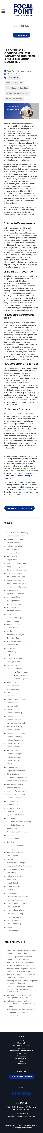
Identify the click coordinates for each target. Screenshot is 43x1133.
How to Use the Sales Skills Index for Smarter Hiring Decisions (21, 975)
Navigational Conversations (21, 1051)
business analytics (14, 543)
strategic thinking (14, 924)
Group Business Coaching (17, 88)
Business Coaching (14, 83)
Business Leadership (14, 736)
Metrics (9, 631)
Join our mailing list (21, 1077)
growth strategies (14, 604)
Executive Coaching (15, 811)
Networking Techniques (16, 638)
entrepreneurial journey (16, 798)
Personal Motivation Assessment (20, 866)
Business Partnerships (15, 743)
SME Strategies (12, 651)
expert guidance (13, 600)
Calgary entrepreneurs (16, 770)
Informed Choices (14, 611)
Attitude (10, 696)
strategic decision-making (17, 903)
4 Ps (8, 692)
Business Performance (16, 747)
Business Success (14, 760)
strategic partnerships (15, 917)
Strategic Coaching (14, 98)
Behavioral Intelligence (16, 699)
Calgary (10, 764)
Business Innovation (14, 546)
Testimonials (21, 1053)
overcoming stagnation (16, 641)
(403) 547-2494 (22, 26)
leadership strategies (15, 617)
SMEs (9, 655)
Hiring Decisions (13, 607)
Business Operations (15, 740)
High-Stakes (11, 842)
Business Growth (13, 730)
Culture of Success (14, 573)
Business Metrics (13, 553)
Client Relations (13, 774)
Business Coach (13, 709)
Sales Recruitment (14, 645)
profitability (11, 879)
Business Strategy (14, 757)
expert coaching (13, 597)
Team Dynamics (22, 675)
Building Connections (15, 539)
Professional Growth (15, 876)
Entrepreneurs (12, 805)
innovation (11, 614)
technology (11, 682)
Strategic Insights (14, 662)
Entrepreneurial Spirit (15, 801)
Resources (21, 1056)
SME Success (12, 893)
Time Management (14, 930)
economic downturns (15, 580)
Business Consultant (15, 716)
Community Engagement (17, 777)
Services (21, 1048)
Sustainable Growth (14, 668)
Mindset (10, 859)
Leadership (11, 849)
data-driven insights (15, 784)
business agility (13, 706)
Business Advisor (13, 702)
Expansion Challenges (15, 815)
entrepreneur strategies (16, 583)
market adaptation (14, 624)
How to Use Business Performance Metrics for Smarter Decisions (20, 963)
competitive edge (14, 566)
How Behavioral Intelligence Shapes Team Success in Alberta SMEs (21, 969)
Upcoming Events (22, 1058)
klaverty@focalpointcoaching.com (21, 1116)
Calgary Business (13, 767)
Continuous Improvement (17, 781)
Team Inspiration (22, 679)
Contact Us (21, 1063)
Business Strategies (14, 753)
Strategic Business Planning (17, 93)
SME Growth (11, 648)
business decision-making (17, 723)
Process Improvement (15, 869)
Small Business (12, 890)
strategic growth (13, 907)
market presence (14, 628)
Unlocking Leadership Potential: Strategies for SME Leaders (19, 996)
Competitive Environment (17, 570)
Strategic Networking (15, 913)
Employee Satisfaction (16, 794)
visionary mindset (14, 685)
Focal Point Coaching (15, 825)
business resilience (14, 750)
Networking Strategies (15, 634)
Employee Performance (16, 791)
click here (24, 485)
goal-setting (12, 828)
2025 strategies (13, 689)
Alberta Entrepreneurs (15, 536)
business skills (12, 556)
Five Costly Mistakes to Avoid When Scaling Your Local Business (21, 952)
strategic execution (14, 658)
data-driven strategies (16, 577)
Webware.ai (27, 1128)
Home (21, 1040)
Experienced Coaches (15, 594)
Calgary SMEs (12, 560)
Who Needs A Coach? (21, 1045)
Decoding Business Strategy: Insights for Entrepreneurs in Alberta (23, 981)
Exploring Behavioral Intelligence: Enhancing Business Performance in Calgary (21, 1004)
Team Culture (22, 672)
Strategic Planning (14, 920)
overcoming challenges (16, 862)
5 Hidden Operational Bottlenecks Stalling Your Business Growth (20, 958)
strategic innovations (15, 910)
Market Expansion (14, 856)
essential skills (12, 590)
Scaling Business (13, 886)
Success (10, 927)
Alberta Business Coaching (17, 532)
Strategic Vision (13, 665)
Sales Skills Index (13, 883)
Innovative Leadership (15, 845)
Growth (9, 835)
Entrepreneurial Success (16, 587)
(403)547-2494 (13, 494)
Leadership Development (17, 852)
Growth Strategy (13, 839)
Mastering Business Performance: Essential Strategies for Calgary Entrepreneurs (20, 989)
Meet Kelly (21, 1043)
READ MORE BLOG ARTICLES (19, 508)
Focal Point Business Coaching (17, 476)
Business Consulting (14, 719)
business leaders (13, 549)
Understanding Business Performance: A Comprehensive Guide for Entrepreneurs (23, 1012)
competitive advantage (16, 563)
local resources (13, 621)
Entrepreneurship (13, 808)
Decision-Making (13, 788)
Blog (21, 1061)
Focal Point (11, 818)
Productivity (11, 873)
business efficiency (14, 726)
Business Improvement (16, 733)
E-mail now (21, 35)
